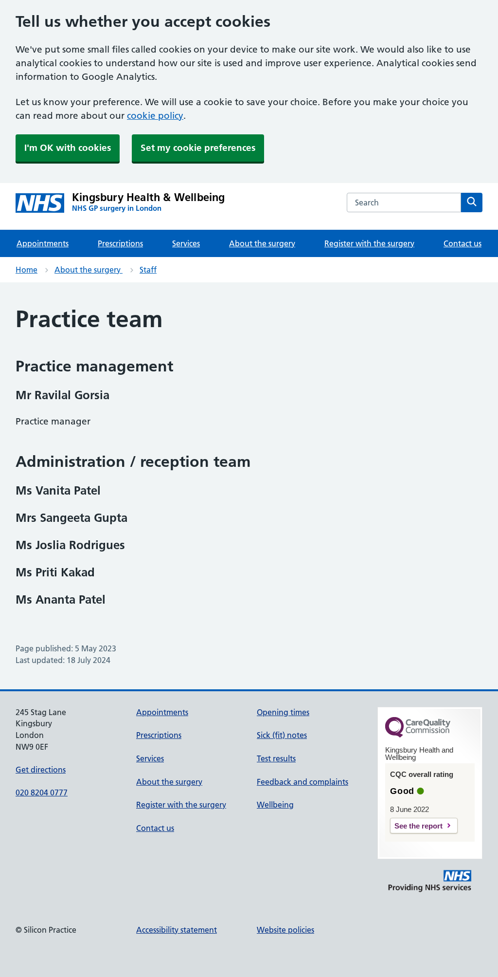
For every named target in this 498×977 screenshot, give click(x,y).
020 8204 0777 (42, 792)
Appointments (43, 243)
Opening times (283, 712)
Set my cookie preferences (198, 147)
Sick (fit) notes (282, 735)
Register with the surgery (369, 243)
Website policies (285, 930)
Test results (276, 758)
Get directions (41, 769)
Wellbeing (275, 805)
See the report (418, 826)
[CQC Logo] (417, 735)
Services (186, 243)
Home (26, 270)
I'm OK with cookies (67, 147)
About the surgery (262, 243)
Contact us (462, 243)
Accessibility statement (176, 930)
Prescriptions (120, 243)
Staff (148, 270)
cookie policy (155, 115)
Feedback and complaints (302, 782)
